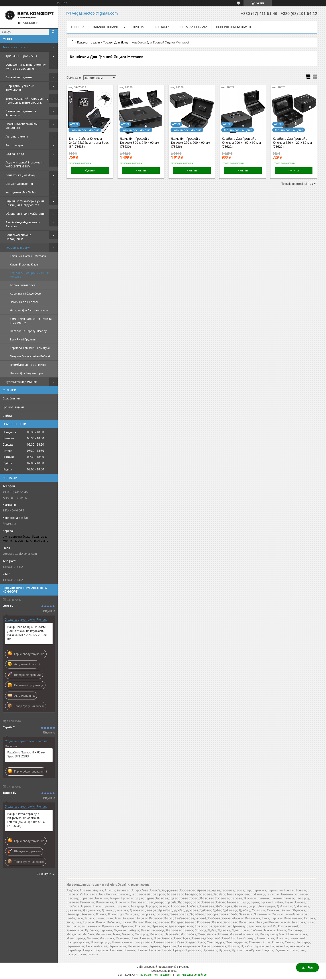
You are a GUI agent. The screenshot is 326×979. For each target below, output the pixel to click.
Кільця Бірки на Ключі (24, 264)
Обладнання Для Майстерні (25, 214)
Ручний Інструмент (19, 77)
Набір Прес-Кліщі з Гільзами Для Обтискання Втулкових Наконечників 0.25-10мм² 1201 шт (27, 633)
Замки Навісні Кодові (24, 302)
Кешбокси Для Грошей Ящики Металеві (30, 275)
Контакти (162, 27)
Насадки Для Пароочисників (29, 310)
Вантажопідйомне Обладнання (18, 237)
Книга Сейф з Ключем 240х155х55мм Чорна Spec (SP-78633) (89, 143)
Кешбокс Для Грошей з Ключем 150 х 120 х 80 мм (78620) (292, 143)
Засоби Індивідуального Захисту (23, 224)
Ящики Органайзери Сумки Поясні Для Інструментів (25, 203)
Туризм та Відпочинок (21, 382)
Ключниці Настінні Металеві (28, 256)
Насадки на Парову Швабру (28, 331)
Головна (77, 27)
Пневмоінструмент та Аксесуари (21, 113)
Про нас (139, 27)
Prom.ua (184, 966)
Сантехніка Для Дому (20, 175)
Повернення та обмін (233, 27)
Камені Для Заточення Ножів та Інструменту (31, 320)
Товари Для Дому (18, 248)
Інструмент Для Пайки (21, 192)
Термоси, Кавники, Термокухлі (30, 348)
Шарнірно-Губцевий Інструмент (20, 88)
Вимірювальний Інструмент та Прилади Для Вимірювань (27, 100)
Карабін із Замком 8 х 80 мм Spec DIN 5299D (26, 754)
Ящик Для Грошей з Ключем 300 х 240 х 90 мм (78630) (139, 143)
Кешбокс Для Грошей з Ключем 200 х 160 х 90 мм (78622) (241, 143)
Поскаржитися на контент (156, 974)
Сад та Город (15, 154)
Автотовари (14, 145)
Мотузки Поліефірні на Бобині (30, 356)
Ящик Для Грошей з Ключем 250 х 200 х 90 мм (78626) (190, 143)
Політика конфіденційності (191, 974)
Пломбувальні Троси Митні (28, 365)
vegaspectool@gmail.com (20, 554)
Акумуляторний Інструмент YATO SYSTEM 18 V (25, 164)
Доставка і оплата (193, 27)
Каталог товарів (106, 27)
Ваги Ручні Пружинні (23, 339)
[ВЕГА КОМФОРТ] (28, 15)
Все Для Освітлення (19, 184)
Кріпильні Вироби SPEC (22, 56)
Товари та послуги (16, 47)
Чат (311, 967)
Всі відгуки (44, 874)
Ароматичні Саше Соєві (25, 293)
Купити (90, 170)
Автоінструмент (17, 136)
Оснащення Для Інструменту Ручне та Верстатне (26, 67)
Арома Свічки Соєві (22, 285)
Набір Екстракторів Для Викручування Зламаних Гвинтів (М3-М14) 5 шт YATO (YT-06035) (26, 820)
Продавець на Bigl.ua (163, 970)
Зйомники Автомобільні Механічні (22, 126)
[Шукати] (53, 31)
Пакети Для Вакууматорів (26, 373)
